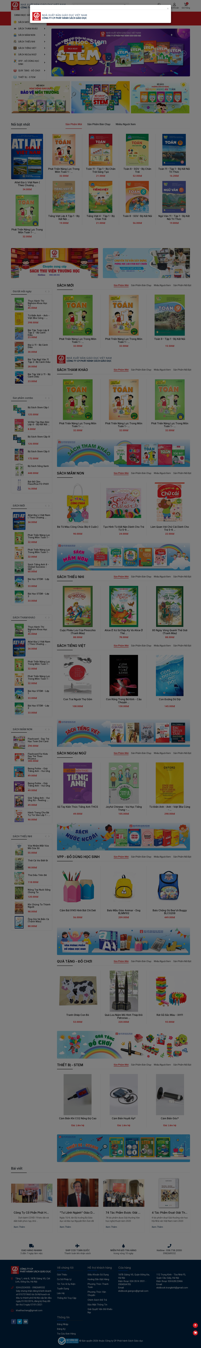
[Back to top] (195, 1325)
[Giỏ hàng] (195, 1332)
